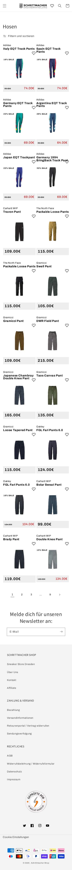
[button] (60, 6)
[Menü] (4, 6)
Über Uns (12, 672)
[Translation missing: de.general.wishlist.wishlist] (52, 6)
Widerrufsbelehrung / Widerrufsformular (31, 763)
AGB (10, 755)
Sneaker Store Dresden (21, 664)
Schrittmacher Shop (40, 863)
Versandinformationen (20, 718)
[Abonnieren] (61, 632)
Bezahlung (13, 710)
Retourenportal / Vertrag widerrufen (28, 725)
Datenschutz (14, 771)
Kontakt (11, 680)
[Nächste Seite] (59, 594)
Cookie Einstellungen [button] (16, 837)
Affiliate (11, 688)
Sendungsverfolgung (19, 733)
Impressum (13, 779)
